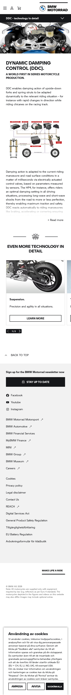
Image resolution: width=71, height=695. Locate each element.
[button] (5, 8)
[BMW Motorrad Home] (54, 8)
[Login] (12, 7)
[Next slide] (19, 331)
